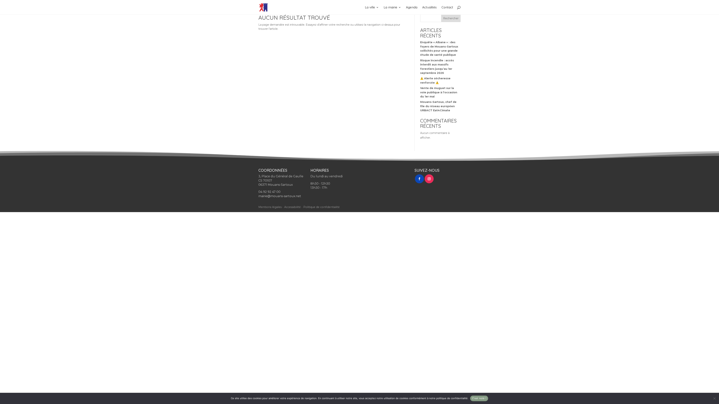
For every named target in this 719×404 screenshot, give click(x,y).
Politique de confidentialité (321, 207)
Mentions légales (270, 207)
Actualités (429, 7)
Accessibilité (292, 207)
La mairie (390, 7)
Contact (447, 7)
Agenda (411, 7)
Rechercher (451, 18)
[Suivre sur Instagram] (429, 178)
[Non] (714, 398)
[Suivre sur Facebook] (419, 178)
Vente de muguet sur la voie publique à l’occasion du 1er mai (438, 92)
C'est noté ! (479, 398)
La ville (370, 7)
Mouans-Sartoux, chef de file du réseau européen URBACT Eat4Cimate (438, 106)
